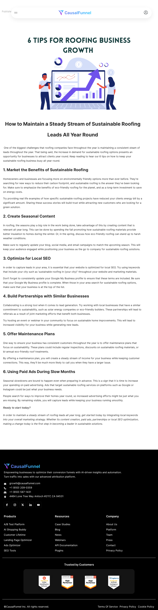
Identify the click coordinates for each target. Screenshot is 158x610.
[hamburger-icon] (16, 13)
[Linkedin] (30, 505)
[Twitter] (23, 505)
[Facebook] (7, 505)
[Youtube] (38, 505)
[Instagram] (15, 505)
